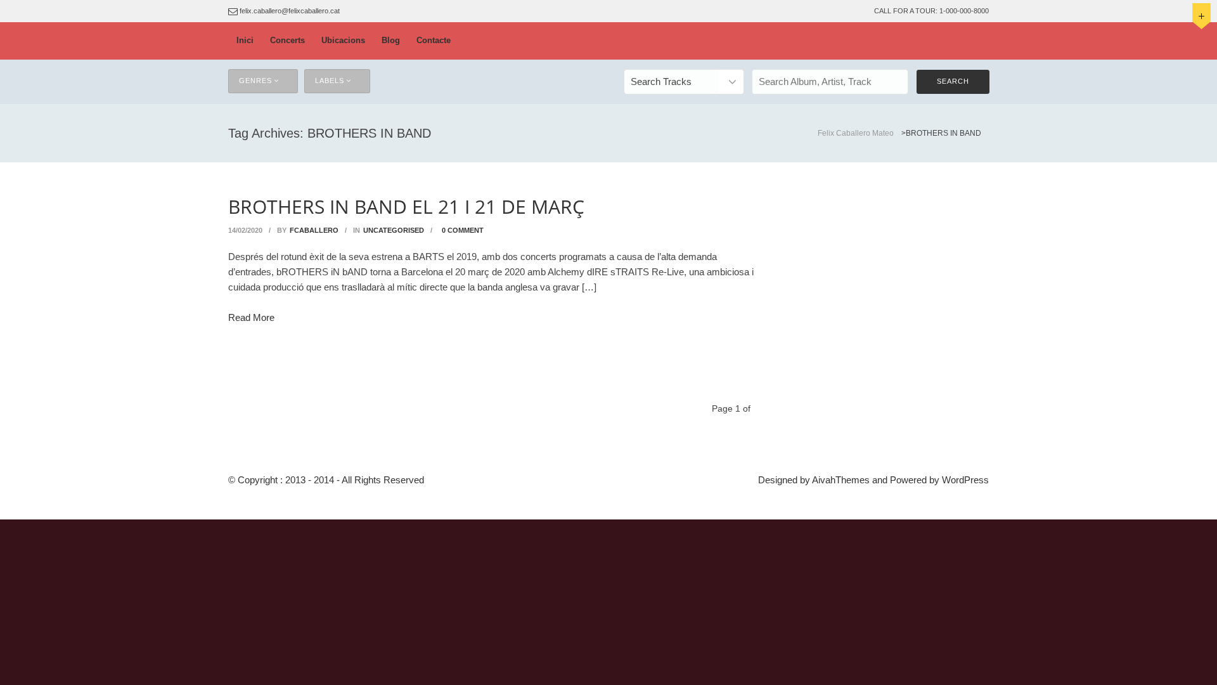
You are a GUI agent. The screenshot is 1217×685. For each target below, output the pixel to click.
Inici (245, 40)
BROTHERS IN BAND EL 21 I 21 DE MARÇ (406, 206)
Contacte (433, 40)
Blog (391, 40)
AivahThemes (841, 479)
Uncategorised (393, 230)
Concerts (287, 40)
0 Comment (463, 230)
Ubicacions (343, 40)
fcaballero (314, 230)
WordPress (965, 479)
